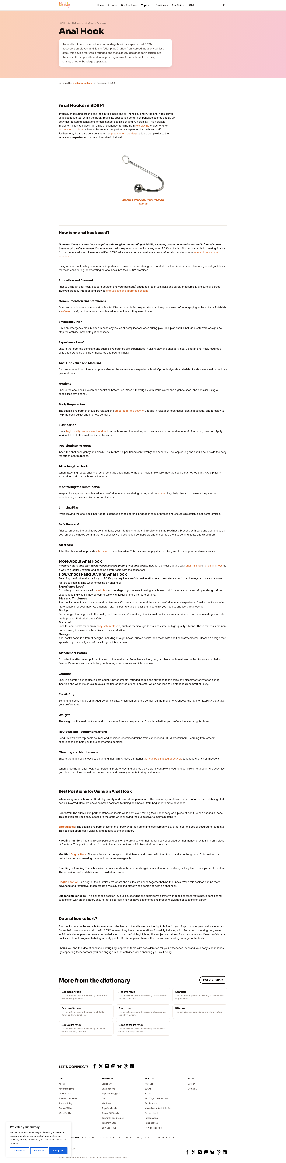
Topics (145, 5)
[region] (39, 1139)
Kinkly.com (64, 1152)
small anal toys (214, 565)
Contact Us (193, 1088)
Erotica (148, 1093)
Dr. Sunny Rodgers (83, 83)
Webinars (106, 1103)
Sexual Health (151, 1113)
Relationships (151, 1118)
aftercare (101, 551)
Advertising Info (66, 1088)
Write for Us (65, 1113)
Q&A (192, 5)
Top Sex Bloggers (111, 1093)
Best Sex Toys (109, 1127)
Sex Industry (151, 1103)
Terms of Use (65, 1108)
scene (161, 493)
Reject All (39, 1150)
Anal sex (90, 23)
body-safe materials (108, 626)
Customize (19, 1150)
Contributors (65, 1093)
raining (196, 565)
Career (191, 1084)
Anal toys (101, 23)
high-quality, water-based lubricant (87, 431)
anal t (189, 565)
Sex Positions (129, 5)
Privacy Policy (66, 1103)
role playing (142, 125)
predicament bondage (124, 133)
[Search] (224, 5)
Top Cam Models (110, 1108)
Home (100, 5)
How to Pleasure (153, 1127)
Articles (112, 5)
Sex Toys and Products (156, 1098)
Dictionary (162, 5)
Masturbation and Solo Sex (158, 1108)
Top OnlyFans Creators (113, 1118)
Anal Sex (149, 1084)
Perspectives (151, 1123)
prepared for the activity (129, 410)
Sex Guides (178, 5)
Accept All (58, 1150)
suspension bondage (71, 129)
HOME (62, 23)
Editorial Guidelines (68, 1098)
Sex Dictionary (75, 23)
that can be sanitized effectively (163, 758)
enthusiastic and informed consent (127, 290)
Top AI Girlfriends (110, 1113)
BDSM (148, 1088)
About (61, 1084)
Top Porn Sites (109, 1123)
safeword (67, 311)
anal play (101, 590)
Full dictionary (213, 980)
